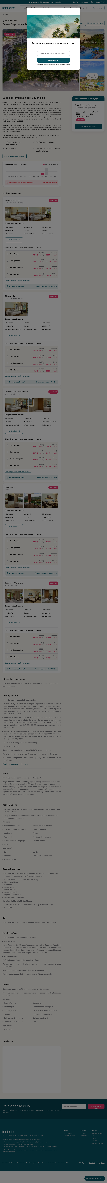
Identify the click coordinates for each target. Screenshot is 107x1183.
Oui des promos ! (53, 60)
